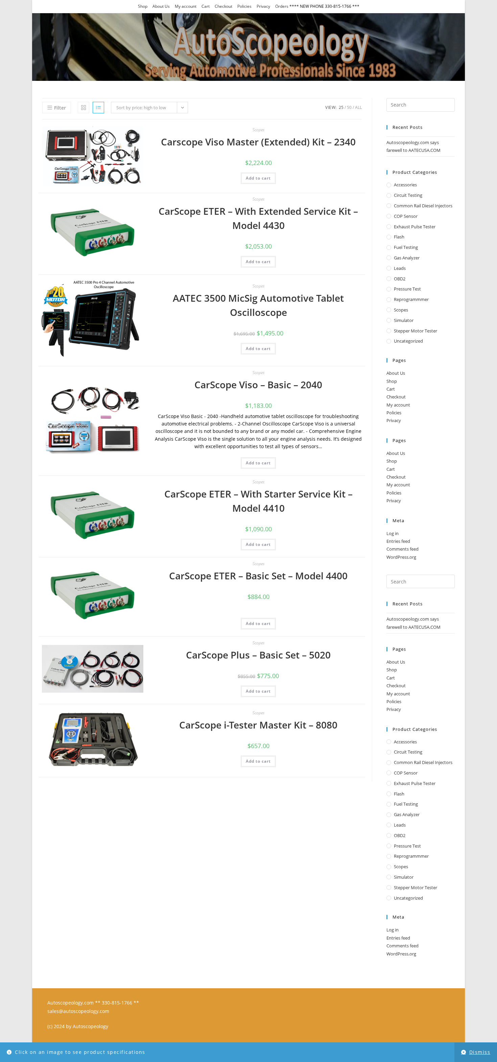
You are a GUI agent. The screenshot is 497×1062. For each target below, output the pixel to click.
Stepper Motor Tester (415, 331)
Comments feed (402, 549)
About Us (161, 6)
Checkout (223, 6)
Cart (206, 6)
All (358, 107)
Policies (244, 6)
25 (341, 107)
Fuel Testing (406, 247)
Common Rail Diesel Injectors (423, 206)
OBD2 (399, 279)
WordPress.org (401, 557)
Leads (400, 268)
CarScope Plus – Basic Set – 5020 (258, 654)
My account (185, 6)
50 (349, 107)
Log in (392, 533)
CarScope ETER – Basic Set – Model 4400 (258, 575)
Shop (142, 6)
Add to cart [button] (258, 178)
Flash (399, 237)
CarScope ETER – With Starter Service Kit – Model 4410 (258, 500)
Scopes (258, 130)
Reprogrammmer (411, 299)
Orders (281, 6)
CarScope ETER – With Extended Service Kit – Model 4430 (258, 218)
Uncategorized (408, 341)
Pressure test (407, 289)
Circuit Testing (408, 195)
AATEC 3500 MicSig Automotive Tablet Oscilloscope (258, 305)
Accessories (405, 185)
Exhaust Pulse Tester (414, 227)
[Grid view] (83, 107)
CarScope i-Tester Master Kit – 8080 (258, 724)
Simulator (403, 320)
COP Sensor (406, 216)
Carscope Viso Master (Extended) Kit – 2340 (258, 141)
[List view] (98, 107)
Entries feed (398, 541)
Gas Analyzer (407, 258)
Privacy (263, 6)
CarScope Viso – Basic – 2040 (258, 384)
